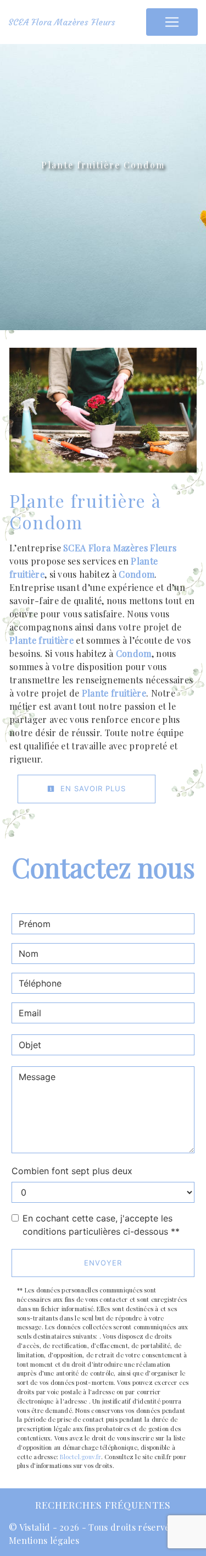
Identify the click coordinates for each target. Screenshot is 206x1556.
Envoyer (103, 1262)
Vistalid (35, 1527)
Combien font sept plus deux (72, 1170)
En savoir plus (92, 788)
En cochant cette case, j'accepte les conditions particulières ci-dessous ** (101, 1225)
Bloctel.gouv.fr (80, 1457)
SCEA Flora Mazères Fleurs (61, 22)
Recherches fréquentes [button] (103, 1504)
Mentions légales (44, 1540)
